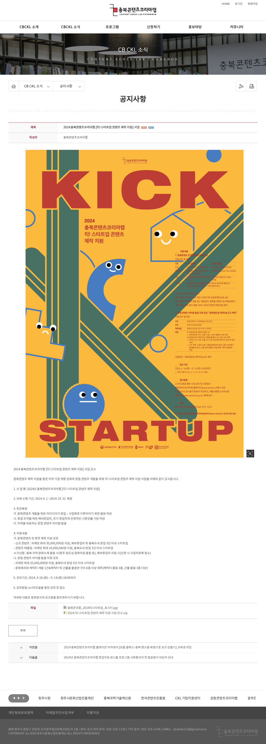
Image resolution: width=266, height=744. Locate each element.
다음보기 (19, 698)
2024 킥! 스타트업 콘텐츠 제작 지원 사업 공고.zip (98, 613)
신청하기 (153, 27)
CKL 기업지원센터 (168, 698)
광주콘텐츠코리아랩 (241, 698)
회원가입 (253, 4)
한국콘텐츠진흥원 (133, 698)
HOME (226, 4)
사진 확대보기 (250, 453)
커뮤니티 (236, 27)
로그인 (239, 4)
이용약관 (93, 713)
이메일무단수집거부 (60, 713)
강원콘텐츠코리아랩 (204, 698)
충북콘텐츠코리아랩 (111, 6)
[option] (57, 698)
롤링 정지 (23, 698)
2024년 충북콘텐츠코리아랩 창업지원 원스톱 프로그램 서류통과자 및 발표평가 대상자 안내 (118, 657)
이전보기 (14, 698)
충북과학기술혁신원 (97, 698)
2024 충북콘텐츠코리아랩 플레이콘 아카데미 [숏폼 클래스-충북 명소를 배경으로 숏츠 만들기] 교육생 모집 (128, 647)
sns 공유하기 (241, 86)
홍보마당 (195, 27)
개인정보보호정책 (20, 713)
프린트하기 (251, 86)
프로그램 (112, 27)
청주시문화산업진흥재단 (57, 698)
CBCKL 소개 (29, 27)
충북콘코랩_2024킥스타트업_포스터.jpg (93, 608)
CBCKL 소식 (70, 27)
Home (9, 83)
